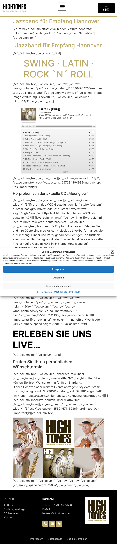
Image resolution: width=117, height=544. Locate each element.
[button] (112, 251)
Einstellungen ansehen (58, 286)
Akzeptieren (58, 269)
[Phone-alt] (45, 524)
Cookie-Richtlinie (44, 292)
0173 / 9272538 (62, 505)
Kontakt (8, 517)
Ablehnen (58, 277)
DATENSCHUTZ (60, 292)
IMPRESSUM (74, 292)
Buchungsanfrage (14, 509)
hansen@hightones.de (56, 513)
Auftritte (9, 505)
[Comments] (59, 524)
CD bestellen (11, 513)
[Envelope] (52, 524)
